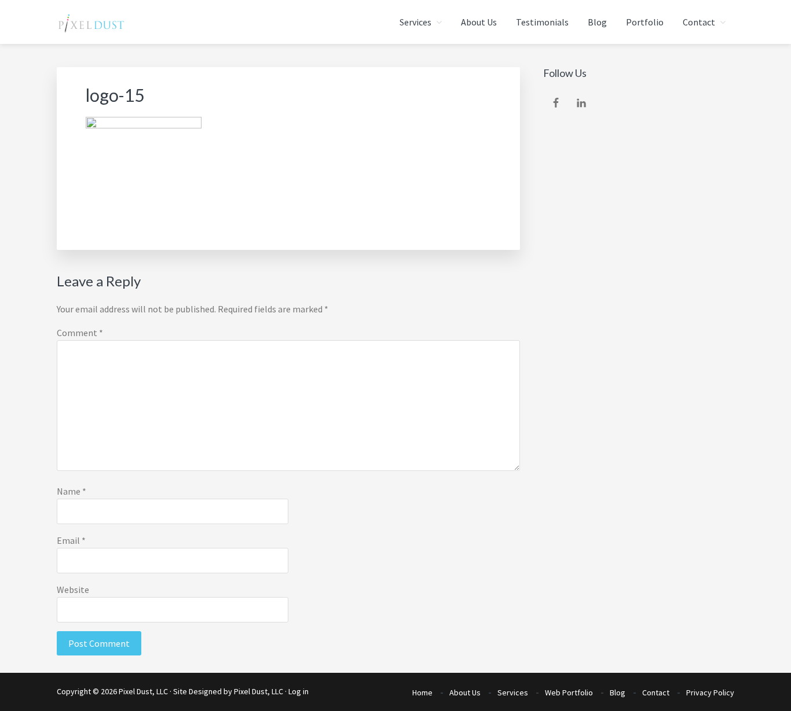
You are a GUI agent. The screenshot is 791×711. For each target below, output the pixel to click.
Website (73, 589)
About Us (465, 692)
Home (422, 692)
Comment (80, 332)
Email (71, 540)
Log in (298, 691)
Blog (617, 692)
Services (512, 692)
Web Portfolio (569, 692)
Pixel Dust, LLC (258, 691)
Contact (655, 692)
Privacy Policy (710, 692)
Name (71, 491)
